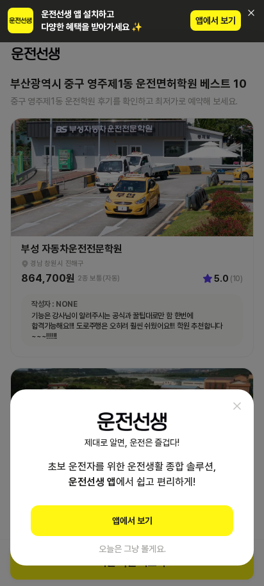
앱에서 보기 (215, 20)
